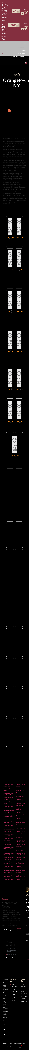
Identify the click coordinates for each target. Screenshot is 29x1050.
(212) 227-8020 (19, 933)
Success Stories (22, 53)
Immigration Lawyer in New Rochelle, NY (20, 814)
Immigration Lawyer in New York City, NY (20, 790)
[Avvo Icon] (12, 957)
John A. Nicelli (22, 44)
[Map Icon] (7, 957)
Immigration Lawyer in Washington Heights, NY (9, 816)
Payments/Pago (14, 56)
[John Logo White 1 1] (5, 53)
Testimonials (22, 50)
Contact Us (23, 60)
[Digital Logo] (19, 1046)
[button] (26, 63)
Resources (15, 60)
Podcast (22, 56)
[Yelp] (10, 957)
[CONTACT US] (22, 13)
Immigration (21, 47)
